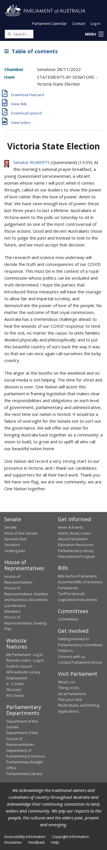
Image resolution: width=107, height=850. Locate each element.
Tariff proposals (71, 593)
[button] (94, 34)
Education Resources (76, 544)
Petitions (65, 650)
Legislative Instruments (77, 599)
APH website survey (23, 672)
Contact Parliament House (80, 662)
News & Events (70, 527)
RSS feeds (15, 695)
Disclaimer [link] (13, 842)
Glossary (13, 689)
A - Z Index (15, 683)
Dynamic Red (15, 538)
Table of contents (33, 51)
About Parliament (72, 538)
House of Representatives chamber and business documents (26, 593)
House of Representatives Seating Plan (25, 622)
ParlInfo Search (19, 666)
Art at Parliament (72, 693)
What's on (66, 682)
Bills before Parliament (77, 576)
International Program (76, 556)
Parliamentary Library (76, 550)
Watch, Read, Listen (74, 533)
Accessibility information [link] (25, 836)
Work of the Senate (21, 533)
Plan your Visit (70, 699)
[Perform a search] (9, 33)
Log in (95, 23)
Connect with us (71, 656)
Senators (12, 544)
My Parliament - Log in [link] (24, 654)
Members (12, 611)
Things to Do (68, 687)
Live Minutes (15, 605)
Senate (10, 527)
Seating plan (14, 550)
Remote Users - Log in (25, 660)
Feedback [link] (36, 842)
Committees (68, 619)
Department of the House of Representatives (22, 738)
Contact (78, 23)
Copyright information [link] (70, 836)
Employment (16, 678)
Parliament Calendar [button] (49, 23)
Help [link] (55, 842)
